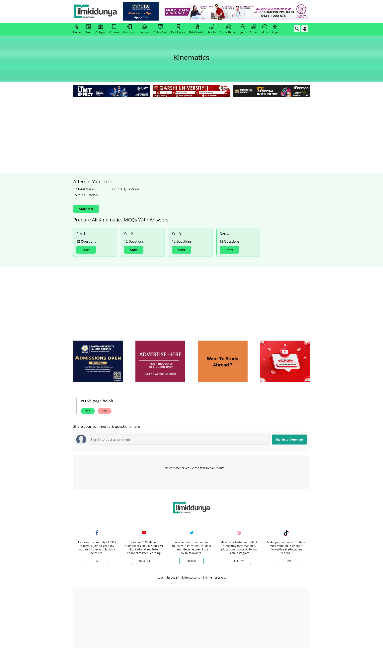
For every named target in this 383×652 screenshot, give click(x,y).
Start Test (86, 209)
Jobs (243, 32)
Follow (191, 561)
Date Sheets (196, 32)
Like (97, 561)
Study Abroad (228, 32)
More (265, 32)
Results (211, 32)
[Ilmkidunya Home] (95, 11)
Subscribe (144, 561)
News (88, 32)
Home (77, 32)
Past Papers (178, 32)
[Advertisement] (191, 128)
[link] (141, 11)
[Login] (304, 28)
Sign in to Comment (289, 439)
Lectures (144, 32)
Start (86, 250)
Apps (275, 32)
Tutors (253, 32)
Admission (129, 32)
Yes (87, 411)
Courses (114, 32)
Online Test (160, 32)
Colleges (100, 32)
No (104, 411)
